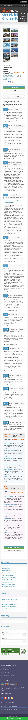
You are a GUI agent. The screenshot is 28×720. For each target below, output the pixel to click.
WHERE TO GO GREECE (9, 709)
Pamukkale (6, 76)
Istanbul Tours (6, 568)
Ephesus (11, 76)
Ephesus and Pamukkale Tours (10, 573)
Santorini (8, 79)
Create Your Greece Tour (8, 609)
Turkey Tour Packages (8, 677)
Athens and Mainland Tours (9, 602)
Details (14, 90)
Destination (5, 632)
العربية (23, 20)
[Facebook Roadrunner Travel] (21, 5)
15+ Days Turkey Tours (8, 579)
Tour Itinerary (14, 87)
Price (14, 93)
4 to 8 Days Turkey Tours (8, 575)
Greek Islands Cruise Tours (9, 606)
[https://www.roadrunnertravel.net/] (9, 9)
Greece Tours (6, 671)
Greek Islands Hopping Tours (9, 599)
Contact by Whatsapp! (15, 718)
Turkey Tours (6, 668)
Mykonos (9, 78)
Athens (4, 78)
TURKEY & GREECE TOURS (9, 674)
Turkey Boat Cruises (7, 582)
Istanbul (5, 75)
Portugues (22, 18)
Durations (4, 638)
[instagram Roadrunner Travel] (22, 5)
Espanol (23, 16)
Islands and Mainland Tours (9, 604)
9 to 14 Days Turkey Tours (9, 577)
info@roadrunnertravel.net (8, 5)
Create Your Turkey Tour (8, 586)
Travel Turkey (6, 669)
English (23, 13)
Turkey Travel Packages (8, 675)
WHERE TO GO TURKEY (9, 706)
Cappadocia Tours (6, 570)
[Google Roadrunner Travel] (24, 5)
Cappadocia (10, 75)
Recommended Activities (14, 97)
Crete (4, 79)
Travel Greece (6, 672)
